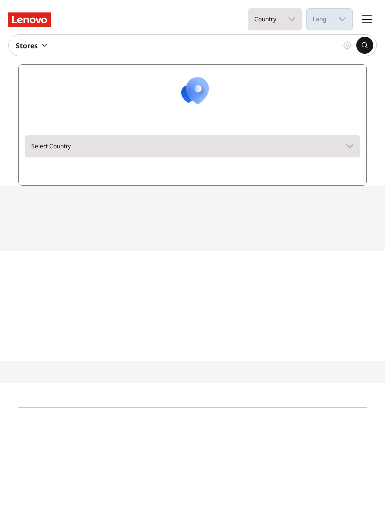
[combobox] (265, 19)
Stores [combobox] (27, 45)
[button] (292, 19)
